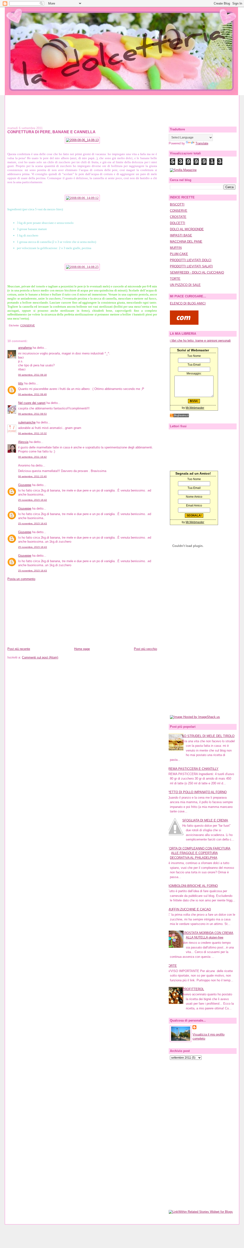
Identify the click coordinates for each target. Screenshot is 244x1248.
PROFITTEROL (193, 989)
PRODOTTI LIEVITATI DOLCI (190, 260)
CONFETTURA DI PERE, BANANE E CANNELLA (51, 132)
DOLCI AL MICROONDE (187, 229)
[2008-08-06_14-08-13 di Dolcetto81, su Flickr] (82, 140)
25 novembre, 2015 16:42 (32, 500)
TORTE (175, 278)
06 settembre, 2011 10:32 (32, 433)
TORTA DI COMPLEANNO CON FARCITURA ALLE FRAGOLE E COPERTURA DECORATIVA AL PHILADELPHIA (199, 853)
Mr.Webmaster (195, 407)
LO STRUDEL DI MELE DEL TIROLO (208, 736)
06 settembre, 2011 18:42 (32, 457)
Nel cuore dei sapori (32, 403)
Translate (201, 143)
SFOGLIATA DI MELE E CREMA (205, 820)
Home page (82, 649)
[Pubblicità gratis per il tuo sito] (179, 416)
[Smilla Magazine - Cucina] (183, 170)
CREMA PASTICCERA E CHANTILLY (192, 769)
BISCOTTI (177, 204)
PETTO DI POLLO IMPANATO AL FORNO (197, 792)
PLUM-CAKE (179, 254)
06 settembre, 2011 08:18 (32, 374)
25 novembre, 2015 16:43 (32, 523)
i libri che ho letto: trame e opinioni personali (200, 340)
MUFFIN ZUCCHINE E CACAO (189, 909)
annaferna (25, 347)
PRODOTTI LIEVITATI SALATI (191, 266)
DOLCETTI (177, 223)
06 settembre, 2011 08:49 (32, 394)
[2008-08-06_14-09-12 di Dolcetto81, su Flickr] (82, 198)
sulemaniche (27, 422)
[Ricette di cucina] (184, 323)
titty (20, 383)
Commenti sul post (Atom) (40, 657)
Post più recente (18, 649)
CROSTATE (178, 217)
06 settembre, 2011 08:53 (32, 414)
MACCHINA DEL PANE (186, 241)
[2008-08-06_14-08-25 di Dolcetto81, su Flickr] (82, 267)
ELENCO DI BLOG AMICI (188, 303)
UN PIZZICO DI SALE (185, 285)
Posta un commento (21, 579)
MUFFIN (176, 248)
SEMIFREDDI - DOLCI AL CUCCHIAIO (197, 272)
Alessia (23, 442)
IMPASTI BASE (181, 235)
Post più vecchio (145, 649)
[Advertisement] (122, 106)
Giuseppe (24, 485)
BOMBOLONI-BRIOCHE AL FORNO (193, 886)
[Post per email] (8, 325)
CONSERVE (27, 325)
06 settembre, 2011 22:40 (32, 476)
